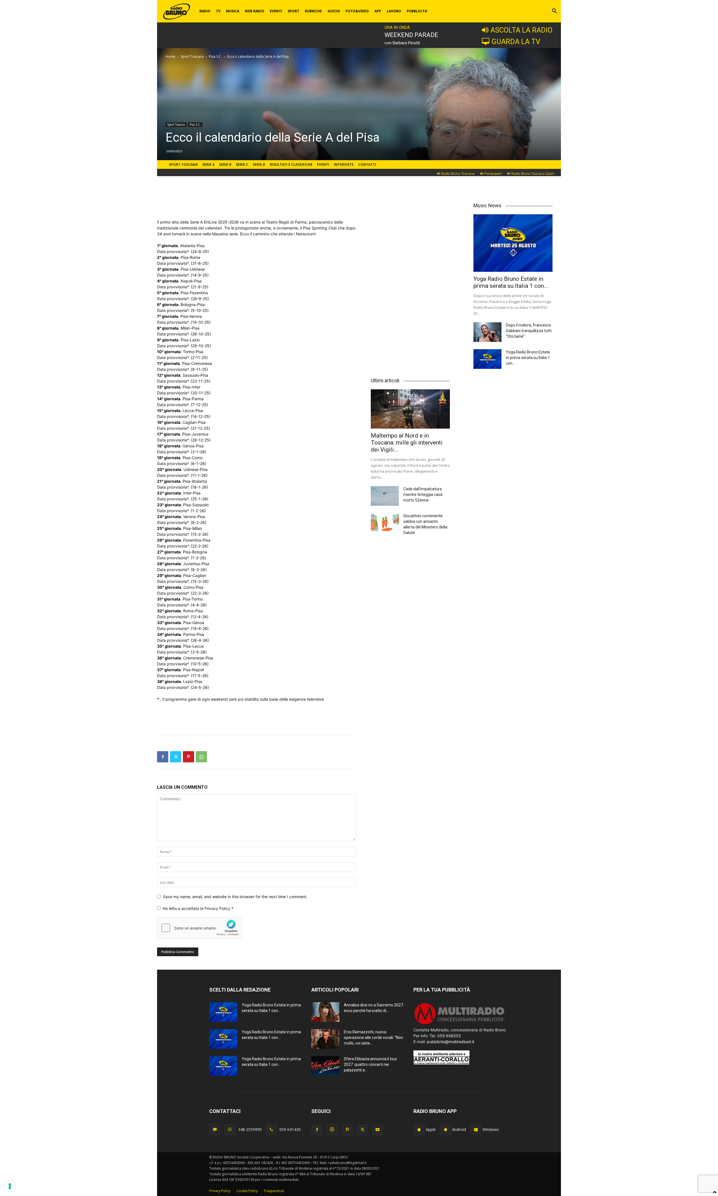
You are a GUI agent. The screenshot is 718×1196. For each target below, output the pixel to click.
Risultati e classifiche (291, 164)
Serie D (259, 164)
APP (377, 11)
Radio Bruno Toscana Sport (532, 173)
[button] (554, 11)
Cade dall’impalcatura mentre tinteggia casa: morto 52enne (423, 494)
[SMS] (214, 1129)
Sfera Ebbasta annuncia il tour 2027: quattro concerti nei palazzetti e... (370, 1064)
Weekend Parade (411, 34)
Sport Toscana (192, 56)
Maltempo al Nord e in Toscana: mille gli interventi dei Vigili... (407, 442)
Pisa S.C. (215, 56)
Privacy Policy (217, 908)
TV (218, 11)
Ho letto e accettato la (198, 908)
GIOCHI (334, 11)
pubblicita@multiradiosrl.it (450, 1041)
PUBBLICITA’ (417, 11)
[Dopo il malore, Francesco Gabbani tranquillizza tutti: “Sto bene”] (487, 332)
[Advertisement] (256, 204)
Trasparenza (274, 1190)
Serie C (242, 164)
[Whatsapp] (230, 1129)
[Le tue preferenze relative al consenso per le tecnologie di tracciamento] (9, 1186)
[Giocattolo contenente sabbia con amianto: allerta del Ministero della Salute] (385, 523)
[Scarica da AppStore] (419, 1129)
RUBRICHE (313, 11)
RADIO (204, 11)
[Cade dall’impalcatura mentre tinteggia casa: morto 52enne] (385, 496)
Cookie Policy (247, 1190)
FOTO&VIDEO (357, 11)
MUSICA (232, 11)
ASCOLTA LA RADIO (522, 30)
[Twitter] (175, 756)
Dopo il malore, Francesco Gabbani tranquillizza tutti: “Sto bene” (529, 331)
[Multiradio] (459, 1024)
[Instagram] (332, 1129)
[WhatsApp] (201, 756)
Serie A (208, 164)
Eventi (323, 164)
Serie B (225, 164)
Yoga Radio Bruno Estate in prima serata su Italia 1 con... (510, 282)
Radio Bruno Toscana (458, 173)
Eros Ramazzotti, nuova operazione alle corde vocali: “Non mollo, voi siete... (373, 1037)
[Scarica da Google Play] (445, 1129)
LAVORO (394, 11)
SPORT (293, 11)
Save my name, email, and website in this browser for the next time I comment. (235, 896)
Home (170, 56)
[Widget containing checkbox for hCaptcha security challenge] (199, 928)
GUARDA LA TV (515, 41)
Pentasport (492, 173)
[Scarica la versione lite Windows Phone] (475, 1129)
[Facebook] (162, 756)
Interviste (344, 164)
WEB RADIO (254, 11)
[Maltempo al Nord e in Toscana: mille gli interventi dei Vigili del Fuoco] (410, 408)
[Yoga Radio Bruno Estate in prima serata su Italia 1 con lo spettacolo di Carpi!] (513, 243)
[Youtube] (377, 1129)
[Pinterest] (188, 756)
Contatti (367, 164)
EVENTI (276, 11)
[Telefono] (271, 1129)
